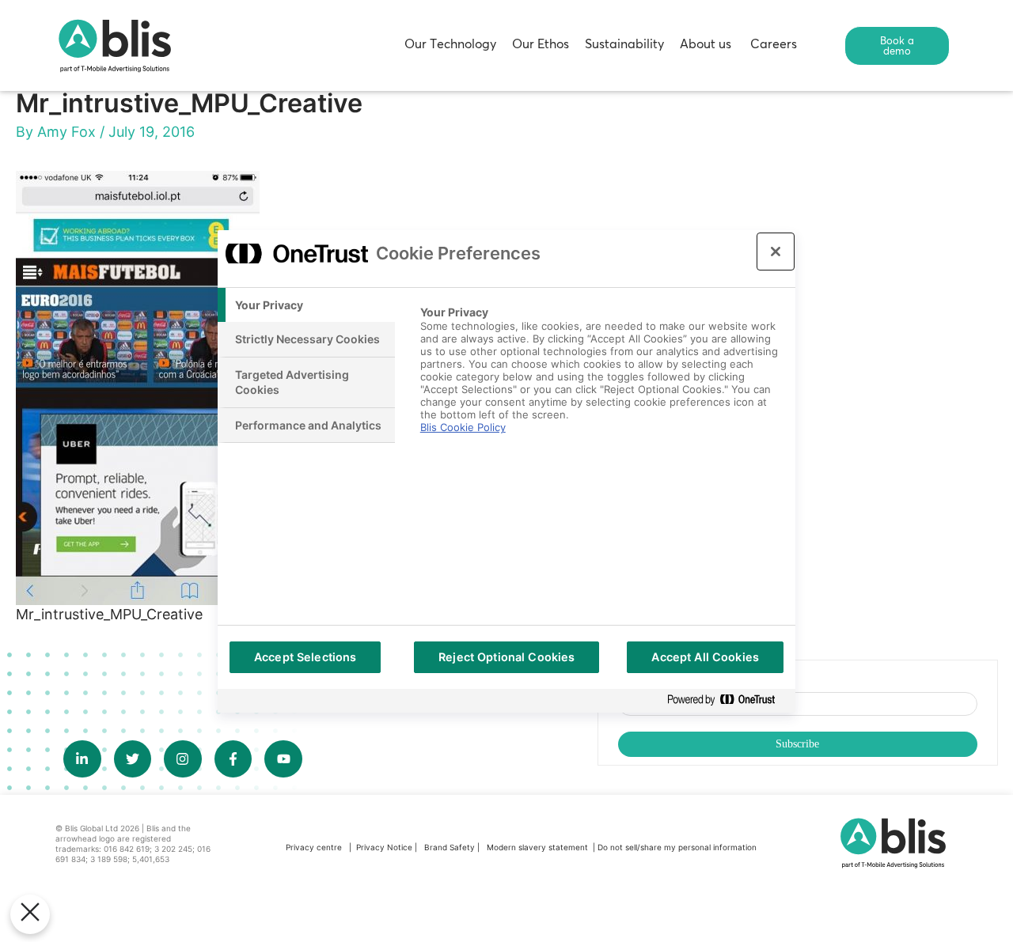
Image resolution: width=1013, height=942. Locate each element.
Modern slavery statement (538, 847)
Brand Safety (450, 847)
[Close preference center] (775, 251)
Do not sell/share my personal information (677, 847)
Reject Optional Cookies (506, 657)
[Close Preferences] (30, 914)
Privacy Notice (384, 847)
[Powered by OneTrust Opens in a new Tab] (727, 700)
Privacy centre (314, 847)
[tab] (306, 305)
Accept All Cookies (705, 657)
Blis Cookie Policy (463, 427)
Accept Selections (305, 657)
